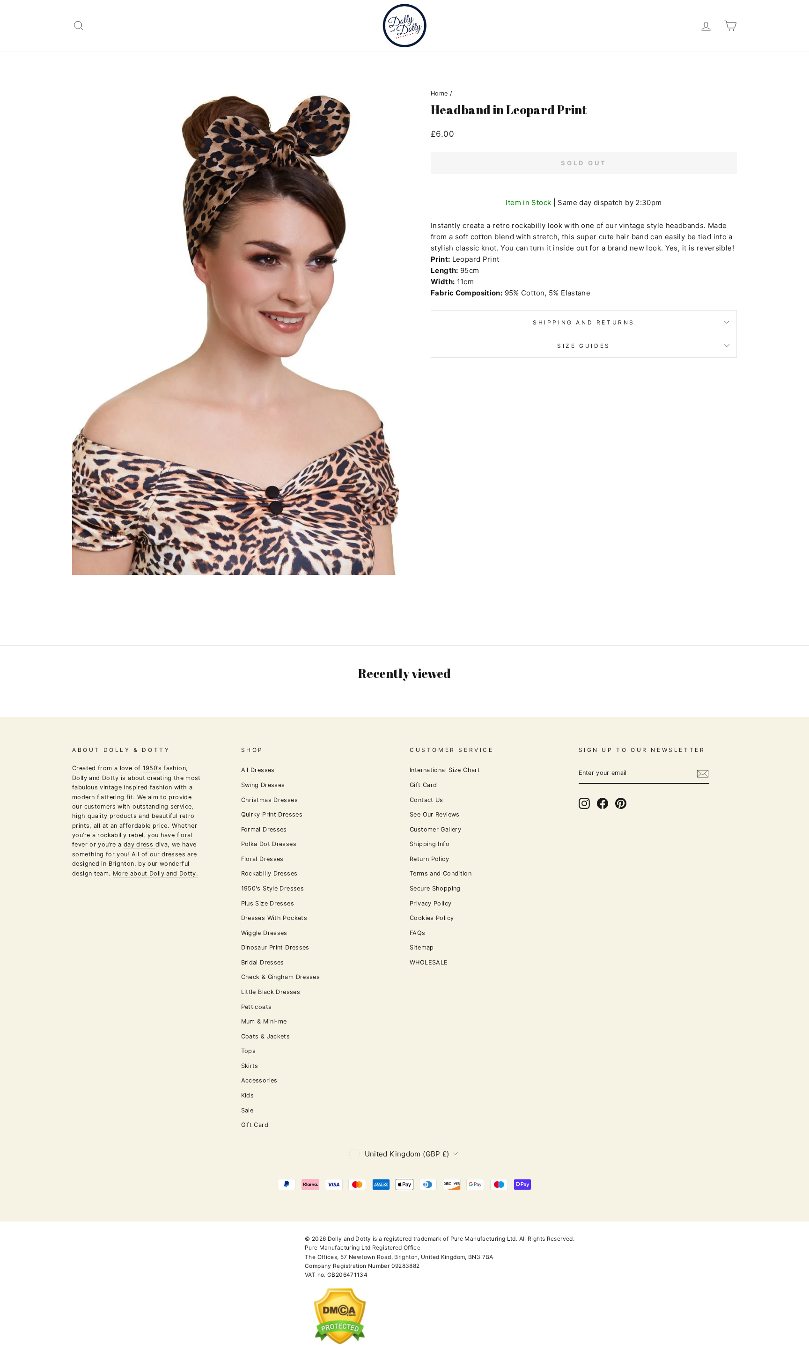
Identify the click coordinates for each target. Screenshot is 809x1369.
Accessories (259, 1080)
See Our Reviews (435, 814)
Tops (248, 1050)
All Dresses (258, 769)
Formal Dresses (264, 829)
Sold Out (583, 163)
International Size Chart (445, 769)
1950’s (152, 768)
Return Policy (429, 858)
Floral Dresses (262, 858)
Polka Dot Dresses (268, 843)
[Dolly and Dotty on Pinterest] (620, 803)
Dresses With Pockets (274, 917)
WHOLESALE (429, 962)
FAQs (418, 932)
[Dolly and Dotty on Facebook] (602, 803)
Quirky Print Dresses (272, 814)
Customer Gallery (435, 829)
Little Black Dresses (271, 991)
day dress (139, 844)
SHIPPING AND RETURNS (584, 322)
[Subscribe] (703, 774)
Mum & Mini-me (264, 1021)
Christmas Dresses (269, 799)
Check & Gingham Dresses (280, 976)
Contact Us (426, 799)
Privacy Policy (430, 903)
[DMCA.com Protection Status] (340, 1351)
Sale (247, 1110)
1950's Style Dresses (272, 888)
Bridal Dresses (262, 962)
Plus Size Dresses (267, 903)
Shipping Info (429, 843)
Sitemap (422, 947)
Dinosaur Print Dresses (275, 947)
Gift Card (254, 1124)
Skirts (249, 1065)
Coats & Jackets (265, 1036)
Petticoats (256, 1006)
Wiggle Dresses (264, 932)
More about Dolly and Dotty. (155, 873)
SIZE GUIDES (583, 345)
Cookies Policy (432, 917)
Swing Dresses (263, 784)
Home (439, 93)
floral (184, 835)
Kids (247, 1095)
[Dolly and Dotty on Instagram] (584, 803)
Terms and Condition (440, 873)
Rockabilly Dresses (269, 873)
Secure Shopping (435, 888)
